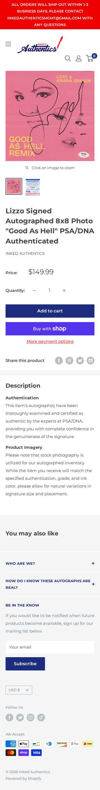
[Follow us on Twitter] (20, 717)
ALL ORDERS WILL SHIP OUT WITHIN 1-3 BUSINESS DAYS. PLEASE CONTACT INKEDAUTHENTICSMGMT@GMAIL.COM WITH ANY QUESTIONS (50, 14)
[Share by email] (90, 360)
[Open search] (68, 58)
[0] (89, 58)
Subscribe (25, 663)
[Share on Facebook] (59, 360)
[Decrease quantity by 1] (34, 290)
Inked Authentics (25, 253)
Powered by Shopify (23, 778)
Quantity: (15, 290)
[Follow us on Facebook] (9, 717)
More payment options (50, 341)
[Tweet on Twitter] (80, 360)
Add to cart (50, 311)
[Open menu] (8, 44)
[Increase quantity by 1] (64, 290)
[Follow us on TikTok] (41, 717)
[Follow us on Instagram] (30, 717)
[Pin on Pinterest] (69, 360)
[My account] (78, 58)
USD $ (14, 690)
